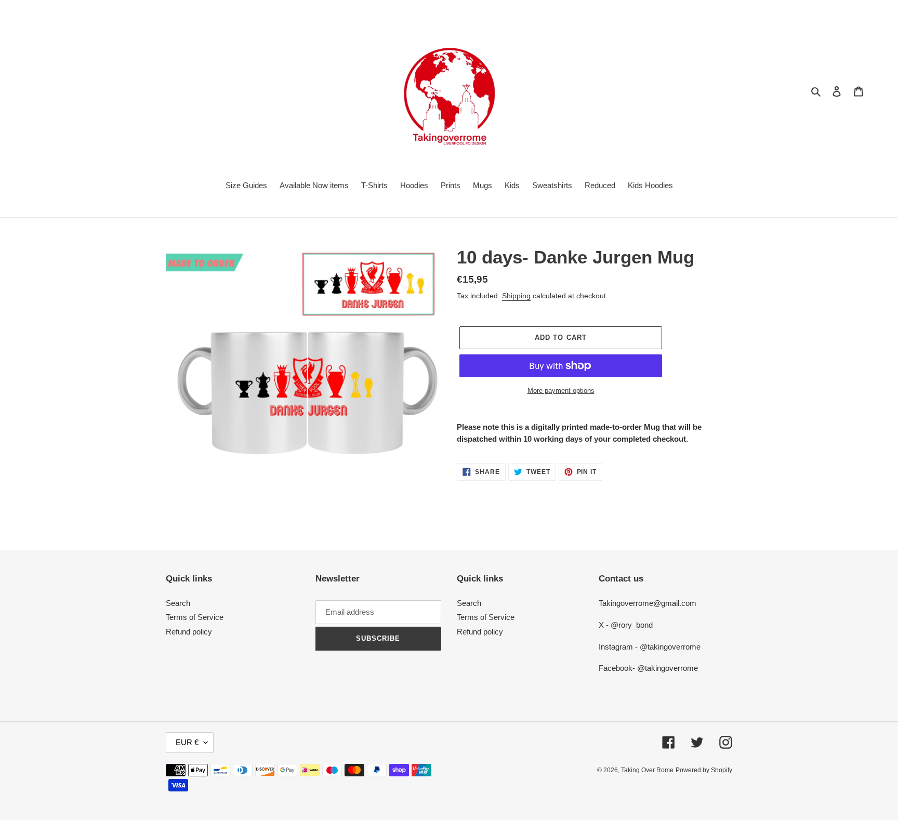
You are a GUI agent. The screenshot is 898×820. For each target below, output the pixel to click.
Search (178, 603)
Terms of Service (194, 617)
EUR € (187, 742)
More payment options (561, 390)
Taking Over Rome (647, 770)
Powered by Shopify (704, 770)
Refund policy (189, 631)
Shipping (516, 296)
